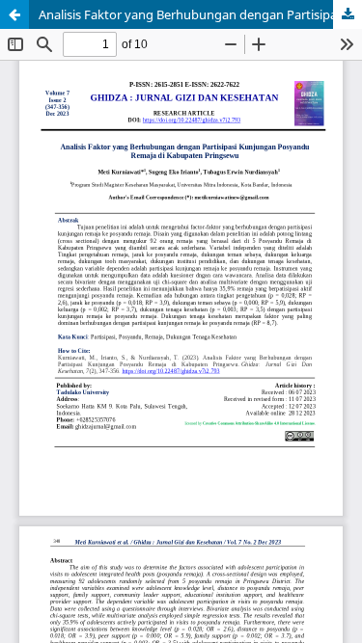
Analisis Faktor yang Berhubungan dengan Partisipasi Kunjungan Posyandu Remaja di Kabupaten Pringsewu (200, 14)
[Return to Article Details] (14, 14)
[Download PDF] (347, 14)
